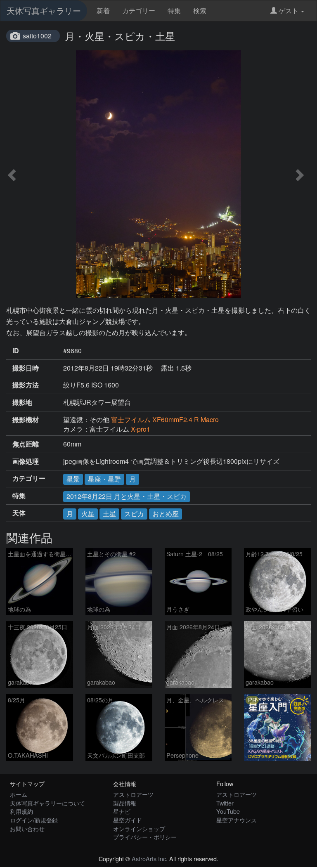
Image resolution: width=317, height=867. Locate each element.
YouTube (228, 811)
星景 (73, 479)
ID (15, 350)
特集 (174, 10)
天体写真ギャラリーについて (47, 802)
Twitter (225, 802)
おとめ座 (165, 513)
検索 (199, 10)
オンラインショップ (139, 828)
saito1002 (37, 35)
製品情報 (124, 802)
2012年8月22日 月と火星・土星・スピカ (126, 496)
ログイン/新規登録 (34, 819)
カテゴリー (138, 10)
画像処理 (25, 461)
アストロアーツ (133, 794)
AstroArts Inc (149, 858)
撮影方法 (25, 385)
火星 (88, 513)
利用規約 (21, 811)
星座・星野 (104, 479)
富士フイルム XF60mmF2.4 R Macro (165, 419)
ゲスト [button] (288, 10)
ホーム (18, 794)
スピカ (134, 513)
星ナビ (121, 811)
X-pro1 (140, 429)
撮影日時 (25, 368)
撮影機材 (25, 419)
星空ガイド (127, 819)
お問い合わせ (27, 828)
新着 (103, 10)
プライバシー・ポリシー (145, 836)
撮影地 (22, 402)
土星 (109, 513)
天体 (19, 512)
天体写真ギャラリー (44, 11)
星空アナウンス (236, 819)
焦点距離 (25, 444)
